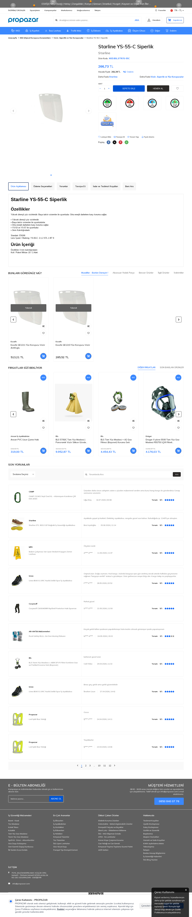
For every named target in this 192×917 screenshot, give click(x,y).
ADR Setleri (103, 850)
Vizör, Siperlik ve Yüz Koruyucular (69, 38)
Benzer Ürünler (146, 272)
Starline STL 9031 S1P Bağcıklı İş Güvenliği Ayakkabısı (52, 525)
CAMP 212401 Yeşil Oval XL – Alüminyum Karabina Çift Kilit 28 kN (52, 497)
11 (104, 765)
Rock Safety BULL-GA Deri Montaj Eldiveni (47, 636)
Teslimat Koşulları (151, 820)
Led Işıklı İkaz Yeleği (37, 719)
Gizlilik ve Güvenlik (151, 830)
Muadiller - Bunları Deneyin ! (94, 272)
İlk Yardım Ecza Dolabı (17, 850)
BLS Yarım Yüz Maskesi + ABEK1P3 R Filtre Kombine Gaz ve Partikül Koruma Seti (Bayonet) (53, 663)
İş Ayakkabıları (59, 824)
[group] (51, 108)
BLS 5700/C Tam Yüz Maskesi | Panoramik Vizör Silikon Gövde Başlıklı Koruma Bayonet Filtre (71, 441)
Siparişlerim (35, 10)
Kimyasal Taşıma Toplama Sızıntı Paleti (115, 847)
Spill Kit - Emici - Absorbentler (21, 840)
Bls (57, 436)
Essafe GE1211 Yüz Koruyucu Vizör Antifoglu (28, 346)
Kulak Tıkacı (13, 827)
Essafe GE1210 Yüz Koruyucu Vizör (73, 345)
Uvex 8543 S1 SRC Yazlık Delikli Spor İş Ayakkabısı (50, 580)
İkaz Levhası (55, 30)
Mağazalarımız (83, 10)
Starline (104, 53)
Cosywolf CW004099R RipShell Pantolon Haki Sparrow (52, 608)
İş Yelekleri (57, 834)
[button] (51, 175)
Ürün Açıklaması (18, 186)
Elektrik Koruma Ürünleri (108, 820)
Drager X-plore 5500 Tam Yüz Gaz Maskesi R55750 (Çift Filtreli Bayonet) (162, 441)
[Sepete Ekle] (43, 356)
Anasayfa (12, 38)
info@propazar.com (21, 884)
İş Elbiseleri (58, 820)
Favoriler (162, 10)
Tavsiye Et (120, 137)
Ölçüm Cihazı (138, 30)
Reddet (61, 909)
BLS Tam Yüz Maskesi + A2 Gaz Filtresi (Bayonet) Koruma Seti (116, 441)
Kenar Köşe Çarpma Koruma (110, 840)
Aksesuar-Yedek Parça (123, 272)
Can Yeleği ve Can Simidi (109, 843)
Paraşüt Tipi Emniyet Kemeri (65, 850)
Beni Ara (129, 186)
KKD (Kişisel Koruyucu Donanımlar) (35, 38)
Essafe (14, 341)
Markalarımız (66, 10)
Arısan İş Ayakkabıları (20, 436)
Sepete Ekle (128, 88)
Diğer (157, 30)
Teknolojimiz (148, 847)
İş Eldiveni (95, 30)
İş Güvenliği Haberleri (152, 856)
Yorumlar (63, 186)
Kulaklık (11, 830)
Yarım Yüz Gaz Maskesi (18, 837)
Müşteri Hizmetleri (151, 837)
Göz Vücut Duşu (60, 847)
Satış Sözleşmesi (150, 827)
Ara (176, 474)
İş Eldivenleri (58, 830)
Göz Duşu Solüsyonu (17, 843)
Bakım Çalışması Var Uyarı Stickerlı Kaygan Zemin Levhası (50, 553)
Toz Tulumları (59, 840)
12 (110, 765)
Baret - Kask (13, 820)
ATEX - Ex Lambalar (106, 837)
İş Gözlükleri (58, 827)
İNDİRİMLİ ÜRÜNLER (16, 10)
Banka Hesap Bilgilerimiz (154, 853)
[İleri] (114, 766)
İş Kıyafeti (34, 30)
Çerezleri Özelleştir (150, 905)
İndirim (173, 30)
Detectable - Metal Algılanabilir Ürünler (115, 824)
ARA (137, 20)
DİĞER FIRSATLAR (146, 367)
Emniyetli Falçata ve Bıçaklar (110, 827)
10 (99, 765)
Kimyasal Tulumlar (61, 837)
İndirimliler (179, 272)
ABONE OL (56, 798)
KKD (18, 30)
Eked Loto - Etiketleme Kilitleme (112, 830)
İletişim (97, 10)
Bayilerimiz (148, 834)
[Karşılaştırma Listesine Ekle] (43, 326)
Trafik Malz (76, 30)
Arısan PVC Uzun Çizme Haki (25, 439)
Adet (100, 84)
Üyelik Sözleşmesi (151, 824)
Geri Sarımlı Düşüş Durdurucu (20, 847)
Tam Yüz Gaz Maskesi (17, 834)
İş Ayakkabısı (116, 30)
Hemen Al (158, 88)
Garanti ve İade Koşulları (154, 840)
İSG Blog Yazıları (150, 860)
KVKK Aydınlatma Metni (153, 843)
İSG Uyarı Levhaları (61, 843)
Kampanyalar (50, 10)
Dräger (149, 436)
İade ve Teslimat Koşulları (105, 186)
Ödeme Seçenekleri (42, 186)
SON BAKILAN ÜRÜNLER (172, 367)
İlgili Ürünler (163, 272)
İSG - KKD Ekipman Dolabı (109, 834)
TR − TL (178, 10)
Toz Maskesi (13, 824)
